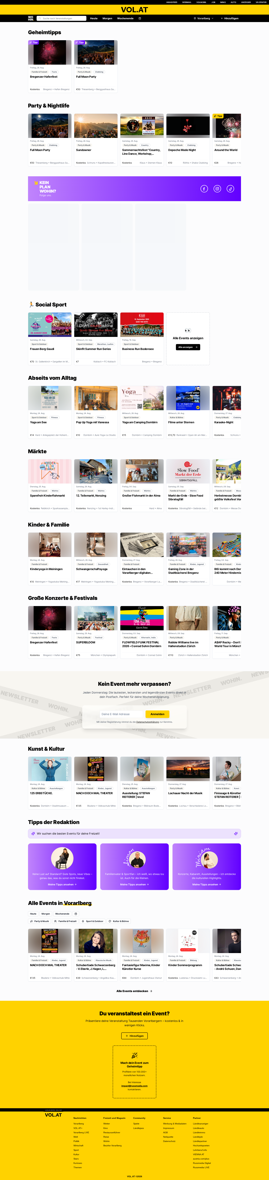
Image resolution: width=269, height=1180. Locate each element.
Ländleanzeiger (200, 1123)
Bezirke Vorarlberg (112, 1145)
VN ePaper (261, 2)
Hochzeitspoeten (201, 1145)
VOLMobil (201, 2)
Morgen (107, 18)
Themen (77, 1167)
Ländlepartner (200, 1141)
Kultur (76, 1154)
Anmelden (157, 714)
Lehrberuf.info (200, 1150)
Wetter (106, 1123)
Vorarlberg (203, 18)
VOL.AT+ (77, 1128)
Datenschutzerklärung (147, 722)
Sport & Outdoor (94, 921)
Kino (105, 1128)
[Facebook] (204, 188)
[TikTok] (230, 188)
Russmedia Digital (202, 1163)
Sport (76, 1150)
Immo (223, 2)
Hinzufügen (231, 18)
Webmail (186, 2)
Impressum (168, 1128)
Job (213, 2)
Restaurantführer (111, 1132)
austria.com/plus (201, 1158)
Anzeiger (246, 2)
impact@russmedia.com (134, 1085)
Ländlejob (198, 1137)
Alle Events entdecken (132, 991)
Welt (75, 1137)
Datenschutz (169, 1141)
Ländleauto (198, 1128)
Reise (106, 1137)
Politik (76, 1141)
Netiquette (168, 1137)
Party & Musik (41, 921)
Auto (233, 2)
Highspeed (171, 2)
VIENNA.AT (198, 1154)
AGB (165, 1132)
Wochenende (125, 18)
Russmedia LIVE (201, 1167)
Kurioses (77, 1163)
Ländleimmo (199, 1132)
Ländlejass (138, 1128)
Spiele (136, 1123)
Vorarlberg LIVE (81, 1132)
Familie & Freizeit (67, 921)
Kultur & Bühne (121, 921)
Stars (76, 1158)
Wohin (106, 1141)
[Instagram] (217, 188)
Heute (94, 18)
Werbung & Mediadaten (174, 1123)
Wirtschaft (78, 1145)
